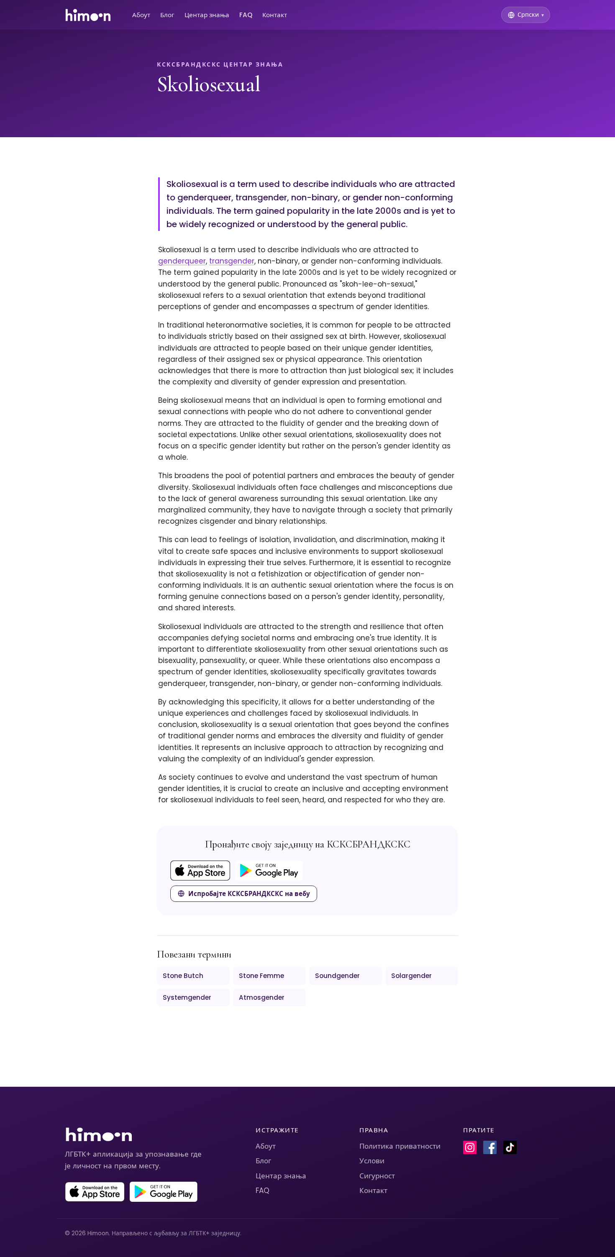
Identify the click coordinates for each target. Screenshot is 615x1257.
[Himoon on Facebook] (490, 1147)
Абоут (141, 14)
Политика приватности (400, 1146)
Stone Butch (183, 975)
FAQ (245, 14)
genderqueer (182, 261)
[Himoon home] (87, 15)
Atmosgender (261, 997)
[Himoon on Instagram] (470, 1147)
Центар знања (206, 14)
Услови (371, 1161)
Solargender (411, 975)
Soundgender (337, 975)
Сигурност (377, 1176)
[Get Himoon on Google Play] (269, 870)
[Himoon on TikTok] (510, 1147)
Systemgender (187, 997)
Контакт (274, 14)
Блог (167, 14)
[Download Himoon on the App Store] (200, 870)
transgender (231, 261)
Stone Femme (261, 975)
